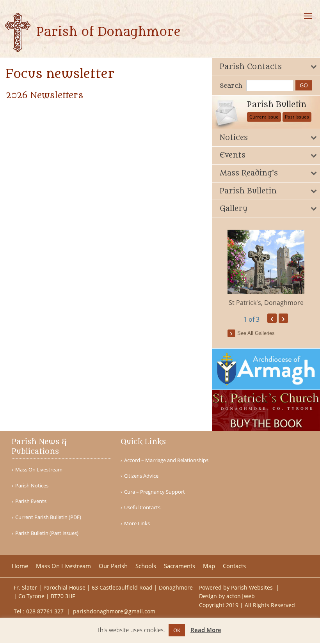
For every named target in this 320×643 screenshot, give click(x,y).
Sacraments (179, 566)
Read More (205, 630)
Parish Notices (31, 485)
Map (209, 566)
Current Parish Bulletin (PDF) (48, 517)
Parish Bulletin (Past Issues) (46, 533)
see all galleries (256, 333)
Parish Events (30, 501)
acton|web (240, 596)
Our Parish (113, 566)
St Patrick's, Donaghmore (266, 302)
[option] (266, 268)
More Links (137, 523)
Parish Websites (252, 587)
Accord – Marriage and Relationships (166, 460)
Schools (145, 566)
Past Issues (297, 116)
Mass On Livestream (38, 469)
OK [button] (176, 630)
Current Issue (264, 116)
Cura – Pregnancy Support (154, 491)
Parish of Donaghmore (106, 32)
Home (20, 566)
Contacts (234, 566)
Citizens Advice (141, 475)
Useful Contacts (142, 507)
